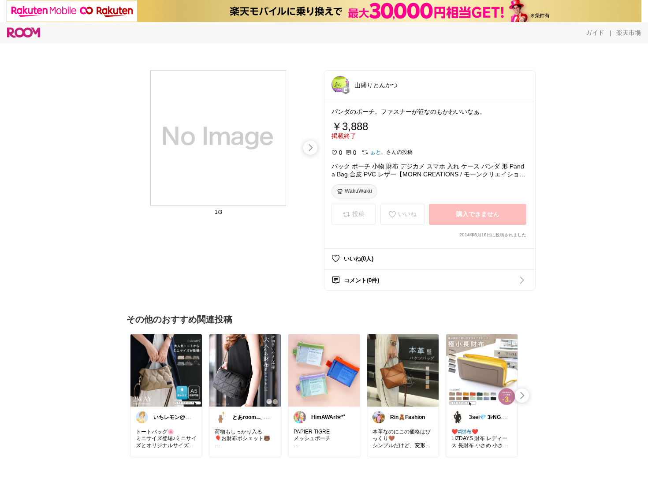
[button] (340, 84)
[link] (166, 370)
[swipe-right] (310, 148)
